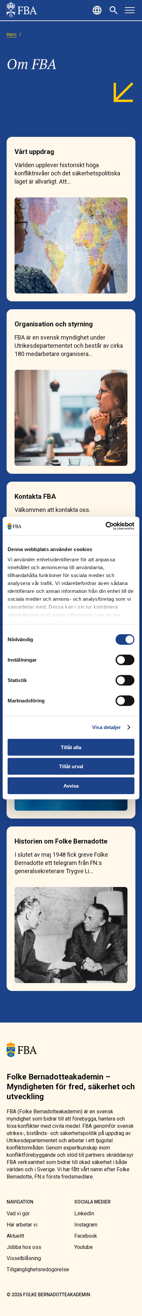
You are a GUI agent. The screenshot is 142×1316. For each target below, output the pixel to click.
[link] (22, 10)
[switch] (125, 659)
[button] (98, 10)
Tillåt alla (71, 747)
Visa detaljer (106, 727)
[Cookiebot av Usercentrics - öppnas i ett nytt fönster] (105, 526)
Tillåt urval (71, 766)
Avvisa (71, 785)
